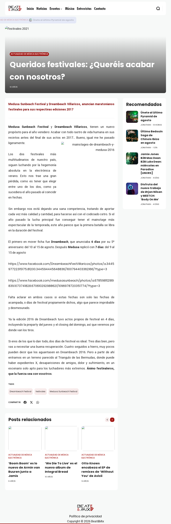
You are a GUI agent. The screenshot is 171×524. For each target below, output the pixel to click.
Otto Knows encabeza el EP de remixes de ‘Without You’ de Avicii (97, 469)
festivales (40, 391)
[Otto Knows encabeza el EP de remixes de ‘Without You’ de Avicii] (98, 438)
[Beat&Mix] (15, 8)
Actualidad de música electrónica (29, 54)
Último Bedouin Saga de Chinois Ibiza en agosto (152, 137)
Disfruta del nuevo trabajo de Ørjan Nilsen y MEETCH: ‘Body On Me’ (151, 192)
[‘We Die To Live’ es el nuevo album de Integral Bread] (61, 438)
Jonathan (146, 124)
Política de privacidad (85, 516)
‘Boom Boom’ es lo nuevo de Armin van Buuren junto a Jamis (24, 469)
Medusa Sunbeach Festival (63, 391)
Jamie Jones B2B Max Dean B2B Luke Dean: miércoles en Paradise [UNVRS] (151, 163)
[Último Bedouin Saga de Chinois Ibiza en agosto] (132, 136)
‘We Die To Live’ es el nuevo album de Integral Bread (61, 467)
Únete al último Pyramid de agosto (53, 20)
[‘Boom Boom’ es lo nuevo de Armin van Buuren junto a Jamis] (25, 438)
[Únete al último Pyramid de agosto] (30, 20)
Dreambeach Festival (20, 391)
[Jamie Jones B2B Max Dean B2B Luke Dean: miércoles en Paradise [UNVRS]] (132, 158)
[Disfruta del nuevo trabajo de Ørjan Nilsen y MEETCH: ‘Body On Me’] (132, 189)
